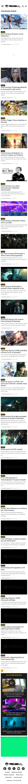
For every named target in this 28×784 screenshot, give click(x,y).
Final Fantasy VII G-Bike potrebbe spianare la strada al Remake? (13, 417)
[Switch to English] (26, 6)
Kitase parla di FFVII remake (11, 449)
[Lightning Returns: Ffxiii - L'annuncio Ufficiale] (14, 587)
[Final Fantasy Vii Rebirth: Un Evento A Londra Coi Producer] (14, 140)
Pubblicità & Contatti (16, 772)
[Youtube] (19, 768)
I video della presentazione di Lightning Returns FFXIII (12, 628)
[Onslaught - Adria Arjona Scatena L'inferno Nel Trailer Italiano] (14, 723)
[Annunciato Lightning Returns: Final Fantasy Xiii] (14, 646)
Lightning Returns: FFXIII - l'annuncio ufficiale (11, 599)
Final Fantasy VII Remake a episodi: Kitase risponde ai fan (12, 287)
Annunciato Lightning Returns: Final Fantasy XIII (12, 658)
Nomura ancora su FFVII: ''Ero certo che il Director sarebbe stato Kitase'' (14, 384)
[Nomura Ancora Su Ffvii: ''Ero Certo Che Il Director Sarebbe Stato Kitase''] (14, 369)
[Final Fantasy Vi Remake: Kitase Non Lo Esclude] (14, 208)
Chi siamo (7, 772)
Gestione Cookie (18, 777)
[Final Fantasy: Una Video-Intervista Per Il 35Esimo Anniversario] (14, 173)
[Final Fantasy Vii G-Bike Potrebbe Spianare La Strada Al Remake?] (14, 404)
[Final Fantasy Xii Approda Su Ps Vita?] (14, 556)
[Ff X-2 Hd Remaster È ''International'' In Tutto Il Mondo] (14, 466)
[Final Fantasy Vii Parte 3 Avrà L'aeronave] (14, 21)
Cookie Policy (8, 777)
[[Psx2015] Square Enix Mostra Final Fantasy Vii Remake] (14, 307)
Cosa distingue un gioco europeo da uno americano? (13, 540)
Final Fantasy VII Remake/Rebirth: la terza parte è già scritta (14, 88)
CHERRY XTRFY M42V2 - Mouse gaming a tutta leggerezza (14, 713)
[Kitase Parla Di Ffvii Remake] (14, 437)
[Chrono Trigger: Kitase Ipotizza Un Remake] (14, 108)
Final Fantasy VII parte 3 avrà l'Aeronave (12, 35)
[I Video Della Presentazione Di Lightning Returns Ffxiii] (14, 615)
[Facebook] (5, 768)
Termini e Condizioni (9, 774)
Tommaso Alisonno (6, 44)
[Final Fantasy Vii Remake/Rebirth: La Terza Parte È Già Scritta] (14, 75)
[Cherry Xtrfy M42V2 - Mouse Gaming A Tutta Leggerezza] (14, 705)
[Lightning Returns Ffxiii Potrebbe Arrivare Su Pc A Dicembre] (14, 338)
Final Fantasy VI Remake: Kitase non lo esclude (13, 222)
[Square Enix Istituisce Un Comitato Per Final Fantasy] (14, 497)
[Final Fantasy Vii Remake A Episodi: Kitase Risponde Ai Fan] (14, 274)
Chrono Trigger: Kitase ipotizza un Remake (14, 121)
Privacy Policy (19, 774)
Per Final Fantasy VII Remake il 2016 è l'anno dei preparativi (12, 254)
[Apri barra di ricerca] (23, 6)
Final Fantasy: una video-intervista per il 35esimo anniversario (10, 188)
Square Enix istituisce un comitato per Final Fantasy (14, 509)
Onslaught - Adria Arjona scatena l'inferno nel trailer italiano (14, 732)
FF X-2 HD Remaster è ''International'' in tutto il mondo (13, 479)
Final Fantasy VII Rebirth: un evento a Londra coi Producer (12, 154)
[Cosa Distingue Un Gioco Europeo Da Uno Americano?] (14, 527)
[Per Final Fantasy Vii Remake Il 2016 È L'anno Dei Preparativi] (14, 241)
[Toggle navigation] (2, 6)
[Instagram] (10, 768)
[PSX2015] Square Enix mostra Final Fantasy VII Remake (12, 320)
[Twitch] (23, 768)
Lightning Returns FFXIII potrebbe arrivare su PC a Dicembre (14, 351)
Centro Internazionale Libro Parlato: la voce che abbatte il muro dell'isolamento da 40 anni (14, 694)
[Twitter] (15, 768)
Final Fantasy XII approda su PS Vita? (13, 569)
